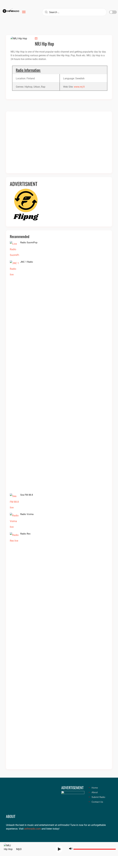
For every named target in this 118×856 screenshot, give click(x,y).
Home (95, 787)
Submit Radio (98, 797)
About (95, 792)
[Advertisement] (59, 144)
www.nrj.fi (79, 86)
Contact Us (97, 802)
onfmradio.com (32, 828)
